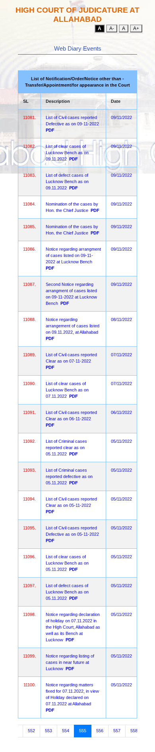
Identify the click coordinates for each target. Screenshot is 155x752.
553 (48, 730)
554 (65, 730)
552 (31, 730)
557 (116, 730)
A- (111, 28)
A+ (136, 28)
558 (134, 730)
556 (99, 730)
